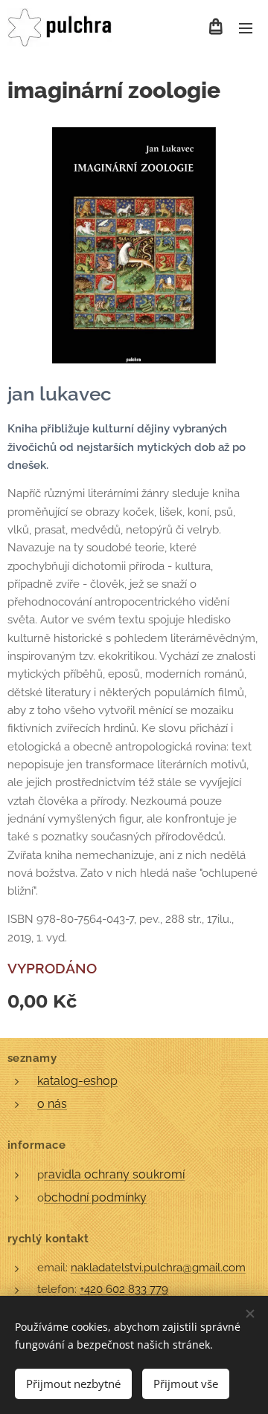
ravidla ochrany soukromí (114, 1174)
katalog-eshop (77, 1081)
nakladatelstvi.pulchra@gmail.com (158, 1267)
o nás (52, 1104)
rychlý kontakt (48, 1238)
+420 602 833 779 (124, 1289)
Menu (246, 27)
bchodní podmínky (95, 1197)
